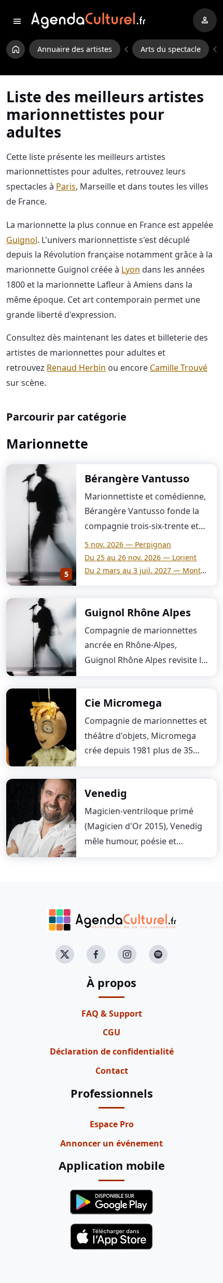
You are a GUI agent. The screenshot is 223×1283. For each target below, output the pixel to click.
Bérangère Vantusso (137, 478)
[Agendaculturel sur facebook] (96, 954)
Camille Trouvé (178, 367)
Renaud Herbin (76, 367)
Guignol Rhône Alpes (138, 612)
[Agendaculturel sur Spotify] (158, 954)
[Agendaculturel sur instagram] (127, 954)
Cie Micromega (123, 703)
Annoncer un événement (111, 1143)
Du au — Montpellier (154, 570)
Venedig (106, 793)
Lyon (130, 269)
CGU (111, 1032)
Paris (66, 186)
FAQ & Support (111, 1013)
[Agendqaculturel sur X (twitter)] (64, 954)
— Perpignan (128, 544)
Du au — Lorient (141, 557)
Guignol (21, 240)
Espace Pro (112, 1124)
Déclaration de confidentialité (112, 1051)
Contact (111, 1070)
